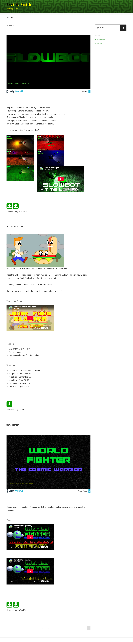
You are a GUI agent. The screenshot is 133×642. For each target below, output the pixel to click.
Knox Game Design (100, 39)
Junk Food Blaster (14, 226)
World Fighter (12, 425)
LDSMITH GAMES (99, 43)
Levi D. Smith (19, 4)
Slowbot (10, 25)
